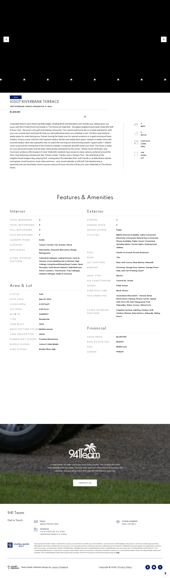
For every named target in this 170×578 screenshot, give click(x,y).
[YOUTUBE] (154, 567)
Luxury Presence (60, 567)
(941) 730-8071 (129, 524)
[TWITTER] (160, 567)
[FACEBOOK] (147, 567)
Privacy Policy (125, 567)
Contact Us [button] (85, 483)
